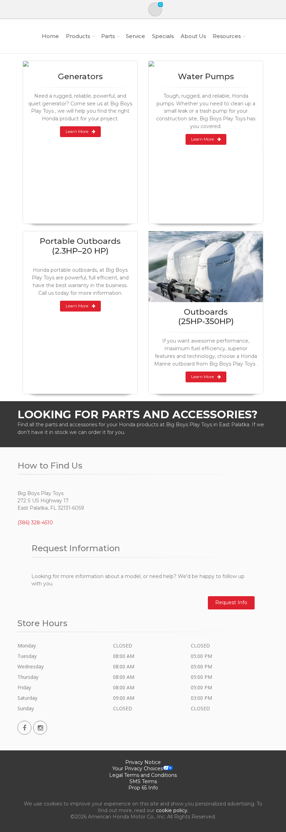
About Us (193, 36)
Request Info (231, 602)
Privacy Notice (143, 762)
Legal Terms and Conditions (143, 775)
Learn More (77, 131)
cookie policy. (172, 810)
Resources (227, 36)
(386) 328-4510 (35, 522)
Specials (163, 36)
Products (78, 36)
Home (50, 36)
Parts (108, 36)
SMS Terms (143, 781)
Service (135, 36)
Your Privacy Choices (137, 768)
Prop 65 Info (143, 788)
